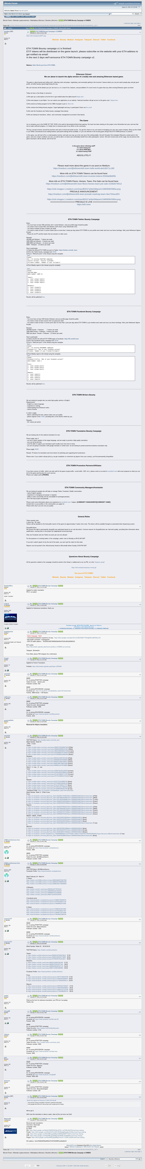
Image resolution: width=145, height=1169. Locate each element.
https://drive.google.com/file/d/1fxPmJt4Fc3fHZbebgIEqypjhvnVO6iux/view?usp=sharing (59, 1132)
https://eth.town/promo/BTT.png (36, 36)
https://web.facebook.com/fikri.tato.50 (46, 1019)
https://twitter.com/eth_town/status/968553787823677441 (45, 964)
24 (43, 25)
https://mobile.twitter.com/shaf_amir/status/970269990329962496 (48, 754)
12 (22, 25)
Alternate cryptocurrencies (21, 20)
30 (54, 25)
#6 (140, 674)
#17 (140, 1058)
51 (92, 25)
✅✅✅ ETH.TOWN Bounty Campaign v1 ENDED (74, 20)
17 (31, 25)
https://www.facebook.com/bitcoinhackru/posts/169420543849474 (48, 979)
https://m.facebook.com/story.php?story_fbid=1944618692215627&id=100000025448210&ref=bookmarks (60, 823)
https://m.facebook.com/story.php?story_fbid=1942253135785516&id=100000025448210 (55, 819)
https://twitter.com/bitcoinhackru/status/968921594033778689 (47, 957)
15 (27, 25)
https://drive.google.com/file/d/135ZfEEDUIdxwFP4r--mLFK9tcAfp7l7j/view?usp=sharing (57, 1130)
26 (47, 25)
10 (18, 25)
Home (8, 16)
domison (7, 1081)
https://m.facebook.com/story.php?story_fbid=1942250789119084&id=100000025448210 (55, 828)
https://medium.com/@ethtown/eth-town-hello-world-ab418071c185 (83, 168)
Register (27, 16)
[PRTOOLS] (8, 930)
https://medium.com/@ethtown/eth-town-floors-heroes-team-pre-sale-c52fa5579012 (84, 184)
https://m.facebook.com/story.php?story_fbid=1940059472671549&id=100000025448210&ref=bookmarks (60, 812)
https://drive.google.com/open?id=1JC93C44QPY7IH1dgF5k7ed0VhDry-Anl (77, 638)
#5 (140, 659)
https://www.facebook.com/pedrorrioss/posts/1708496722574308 (46, 912)
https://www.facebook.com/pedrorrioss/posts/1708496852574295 (46, 903)
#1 (140, 32)
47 (85, 25)
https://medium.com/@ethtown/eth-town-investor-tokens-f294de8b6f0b (84, 176)
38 (69, 25)
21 (38, 25)
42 (76, 25)
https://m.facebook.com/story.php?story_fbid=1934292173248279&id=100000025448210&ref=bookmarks (60, 796)
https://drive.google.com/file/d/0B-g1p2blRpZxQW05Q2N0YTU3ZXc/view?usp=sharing (56, 1134)
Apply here (80, 96)
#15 (140, 1012)
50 (90, 25)
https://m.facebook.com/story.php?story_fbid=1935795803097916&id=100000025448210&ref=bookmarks (60, 808)
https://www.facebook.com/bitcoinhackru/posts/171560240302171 (48, 980)
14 (25, 25)
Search (17, 16)
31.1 (24, 14)
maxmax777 (8, 919)
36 (65, 25)
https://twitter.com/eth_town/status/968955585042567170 (45, 966)
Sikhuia (6, 1034)
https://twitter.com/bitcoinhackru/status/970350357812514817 (47, 959)
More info (70, 104)
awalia (6, 995)
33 (60, 25)
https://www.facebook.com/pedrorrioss (47, 848)
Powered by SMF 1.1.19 (62, 1165)
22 (40, 25)
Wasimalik (7, 1118)
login (20, 10)
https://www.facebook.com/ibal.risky (46, 1051)
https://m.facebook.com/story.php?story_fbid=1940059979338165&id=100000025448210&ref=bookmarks (60, 814)
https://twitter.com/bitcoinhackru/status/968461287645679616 (47, 955)
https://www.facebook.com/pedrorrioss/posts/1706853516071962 (46, 909)
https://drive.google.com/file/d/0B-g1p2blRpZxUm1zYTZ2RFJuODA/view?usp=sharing (58, 1137)
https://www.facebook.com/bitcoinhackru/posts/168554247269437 (48, 986)
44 (79, 25)
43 (78, 25)
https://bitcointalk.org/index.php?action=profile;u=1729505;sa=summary (48, 647)
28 (51, 25)
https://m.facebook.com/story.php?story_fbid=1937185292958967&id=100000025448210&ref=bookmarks (60, 799)
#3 (140, 604)
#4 (140, 632)
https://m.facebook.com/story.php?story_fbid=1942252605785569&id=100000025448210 (55, 817)
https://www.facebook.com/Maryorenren (47, 714)
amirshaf (7, 674)
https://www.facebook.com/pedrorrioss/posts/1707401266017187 (46, 911)
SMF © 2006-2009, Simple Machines (79, 1165)
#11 (140, 864)
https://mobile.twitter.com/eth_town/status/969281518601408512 (48, 761)
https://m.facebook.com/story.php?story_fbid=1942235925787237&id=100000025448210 (55, 830)
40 (72, 25)
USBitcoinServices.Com (12, 840)
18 (33, 25)
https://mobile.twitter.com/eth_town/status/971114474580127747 (47, 785)
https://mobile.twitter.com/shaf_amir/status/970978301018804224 (48, 772)
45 (81, 25)
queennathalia (8, 720)
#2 (140, 586)
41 (74, 25)
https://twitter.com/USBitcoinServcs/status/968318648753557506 (46, 880)
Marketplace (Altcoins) (37, 20)
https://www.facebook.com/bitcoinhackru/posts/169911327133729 (48, 989)
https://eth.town (84, 204)
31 (56, 25)
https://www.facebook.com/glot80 (45, 1074)
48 (87, 25)
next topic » (137, 23)
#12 (140, 919)
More (33, 16)
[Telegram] (8, 628)
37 (67, 25)
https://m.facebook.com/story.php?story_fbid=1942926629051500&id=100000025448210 (55, 821)
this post (88, 107)
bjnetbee (7, 31)
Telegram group (99, 562)
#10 (140, 840)
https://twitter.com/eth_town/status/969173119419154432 (43, 894)
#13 (140, 942)
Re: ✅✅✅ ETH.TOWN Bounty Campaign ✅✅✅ (46, 586)
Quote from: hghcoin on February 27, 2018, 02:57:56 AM (41, 1100)
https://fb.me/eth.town (71, 339)
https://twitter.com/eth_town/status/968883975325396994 (43, 893)
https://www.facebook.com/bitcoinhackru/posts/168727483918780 (48, 977)
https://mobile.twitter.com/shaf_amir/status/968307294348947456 (48, 747)
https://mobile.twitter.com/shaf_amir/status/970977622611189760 (48, 771)
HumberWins (8, 586)
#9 (140, 736)
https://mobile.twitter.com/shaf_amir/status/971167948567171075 (48, 774)
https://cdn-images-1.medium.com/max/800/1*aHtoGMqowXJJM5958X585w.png (84, 189)
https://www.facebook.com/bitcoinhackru (47, 936)
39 (70, 25)
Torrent (27, 14)
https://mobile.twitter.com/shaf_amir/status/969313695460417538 (48, 751)
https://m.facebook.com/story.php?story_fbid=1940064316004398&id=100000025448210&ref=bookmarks (60, 801)
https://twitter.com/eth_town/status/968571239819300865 (45, 968)
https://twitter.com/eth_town (68, 250)
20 (36, 25)
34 (61, 25)
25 (45, 25)
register (26, 10)
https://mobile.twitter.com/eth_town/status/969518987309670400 (48, 763)
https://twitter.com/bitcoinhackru (47, 950)
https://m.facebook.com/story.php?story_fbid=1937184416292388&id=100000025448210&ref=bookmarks (60, 810)
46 (83, 25)
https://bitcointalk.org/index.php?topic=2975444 (46, 666)
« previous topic (128, 23)
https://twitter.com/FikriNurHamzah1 (48, 1028)
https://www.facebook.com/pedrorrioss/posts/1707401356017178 (46, 902)
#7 (140, 698)
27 (49, 25)
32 (58, 25)
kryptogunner (8, 631)
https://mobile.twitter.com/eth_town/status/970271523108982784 (48, 781)
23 (42, 25)
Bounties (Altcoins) (51, 20)
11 (20, 25)
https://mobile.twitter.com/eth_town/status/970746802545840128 (48, 783)
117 (96, 25)
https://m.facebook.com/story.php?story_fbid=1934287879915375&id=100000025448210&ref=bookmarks (60, 807)
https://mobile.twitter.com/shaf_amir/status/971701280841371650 (48, 776)
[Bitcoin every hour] (8, 857)
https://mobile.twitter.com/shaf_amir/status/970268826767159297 (48, 752)
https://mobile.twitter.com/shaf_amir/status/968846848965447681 (48, 749)
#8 (140, 721)
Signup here (114, 100)
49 (88, 25)
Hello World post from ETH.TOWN (44, 65)
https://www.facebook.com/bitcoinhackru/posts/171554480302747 (48, 991)
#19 (140, 1097)
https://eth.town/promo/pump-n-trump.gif (84, 567)
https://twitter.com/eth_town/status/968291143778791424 (43, 889)
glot (5, 1057)
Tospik (6, 658)
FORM (43, 416)
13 (24, 25)
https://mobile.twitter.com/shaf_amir (48, 740)
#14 (140, 996)
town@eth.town (112, 471)
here (43, 297)
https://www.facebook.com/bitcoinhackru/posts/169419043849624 (48, 988)
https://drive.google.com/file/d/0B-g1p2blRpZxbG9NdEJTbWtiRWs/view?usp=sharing (56, 1136)
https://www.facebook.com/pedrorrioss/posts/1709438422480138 (46, 914)
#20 (140, 1119)
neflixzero (7, 697)
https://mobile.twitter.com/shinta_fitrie (48, 1042)
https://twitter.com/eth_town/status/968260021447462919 (43, 891)
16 (29, 25)
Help (13, 16)
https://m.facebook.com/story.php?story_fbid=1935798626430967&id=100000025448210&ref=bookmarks (60, 798)
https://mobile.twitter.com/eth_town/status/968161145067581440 (47, 758)
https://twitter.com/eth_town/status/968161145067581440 (45, 962)
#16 (140, 1035)
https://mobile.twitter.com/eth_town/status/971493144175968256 (48, 787)
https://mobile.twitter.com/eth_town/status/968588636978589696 (48, 760)
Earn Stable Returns (95, 1145)
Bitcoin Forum (7, 20)
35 (63, 25)
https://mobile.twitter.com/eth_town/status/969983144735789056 (48, 765)
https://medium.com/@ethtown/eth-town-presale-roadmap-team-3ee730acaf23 (84, 194)
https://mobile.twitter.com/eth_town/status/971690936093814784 (48, 789)
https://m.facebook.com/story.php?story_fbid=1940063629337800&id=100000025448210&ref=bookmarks (60, 803)
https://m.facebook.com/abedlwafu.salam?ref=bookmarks (53, 691)
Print (139, 25)
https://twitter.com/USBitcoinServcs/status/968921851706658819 (46, 884)
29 (52, 25)
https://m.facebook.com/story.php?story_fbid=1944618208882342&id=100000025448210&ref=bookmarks (60, 835)
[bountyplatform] (8, 1023)
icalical (6, 604)
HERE (54, 252)
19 (34, 25)
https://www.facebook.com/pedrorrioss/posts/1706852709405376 (46, 900)
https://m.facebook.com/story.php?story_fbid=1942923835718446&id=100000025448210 (55, 832)
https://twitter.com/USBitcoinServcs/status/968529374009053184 (46, 882)
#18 (140, 1081)
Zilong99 (7, 1011)
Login (22, 16)
